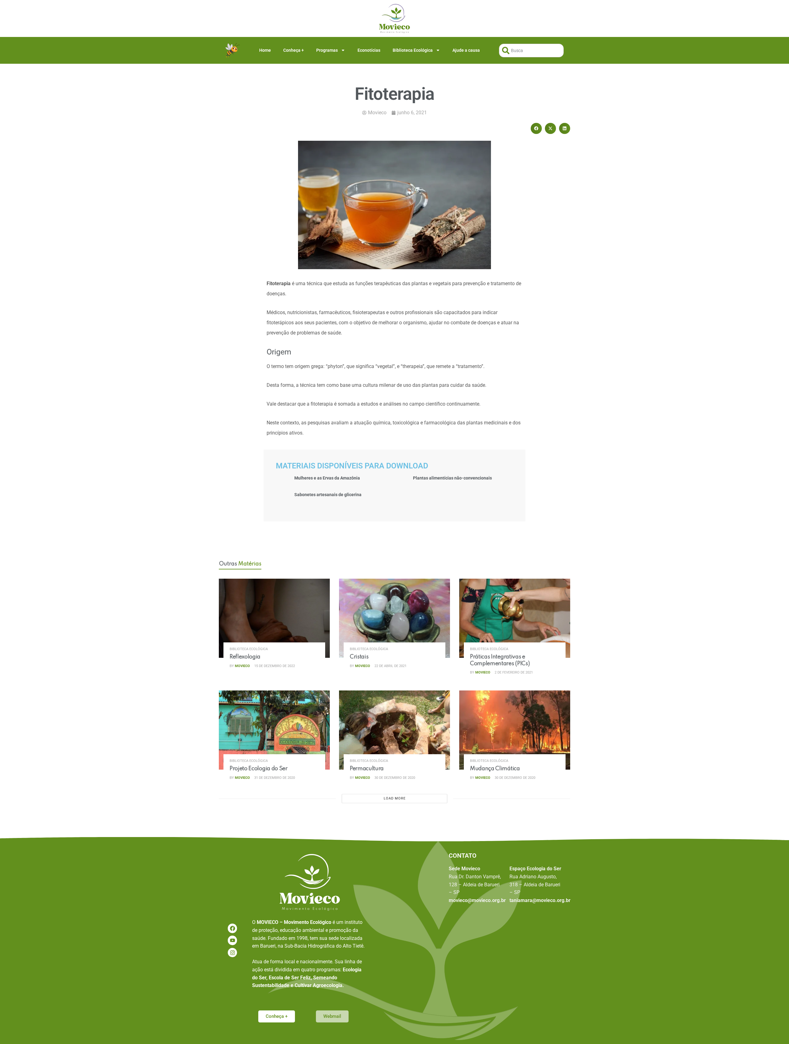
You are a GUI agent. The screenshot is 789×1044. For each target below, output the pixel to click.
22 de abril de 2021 (390, 666)
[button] (536, 128)
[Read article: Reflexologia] (274, 618)
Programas (327, 50)
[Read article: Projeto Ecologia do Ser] (274, 730)
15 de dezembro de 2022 (274, 666)
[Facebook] (232, 928)
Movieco (242, 666)
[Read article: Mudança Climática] (514, 730)
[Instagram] (232, 952)
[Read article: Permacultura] (394, 730)
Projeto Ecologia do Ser (259, 768)
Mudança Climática (495, 768)
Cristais (359, 657)
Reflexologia (245, 657)
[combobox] (531, 50)
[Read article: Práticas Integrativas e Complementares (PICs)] (514, 618)
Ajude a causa (466, 50)
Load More (395, 798)
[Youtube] (232, 940)
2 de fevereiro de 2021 (513, 672)
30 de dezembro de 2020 (394, 778)
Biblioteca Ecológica (413, 50)
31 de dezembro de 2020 (274, 778)
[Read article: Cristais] (394, 618)
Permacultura (367, 768)
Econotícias (369, 50)
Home (265, 50)
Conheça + (293, 50)
